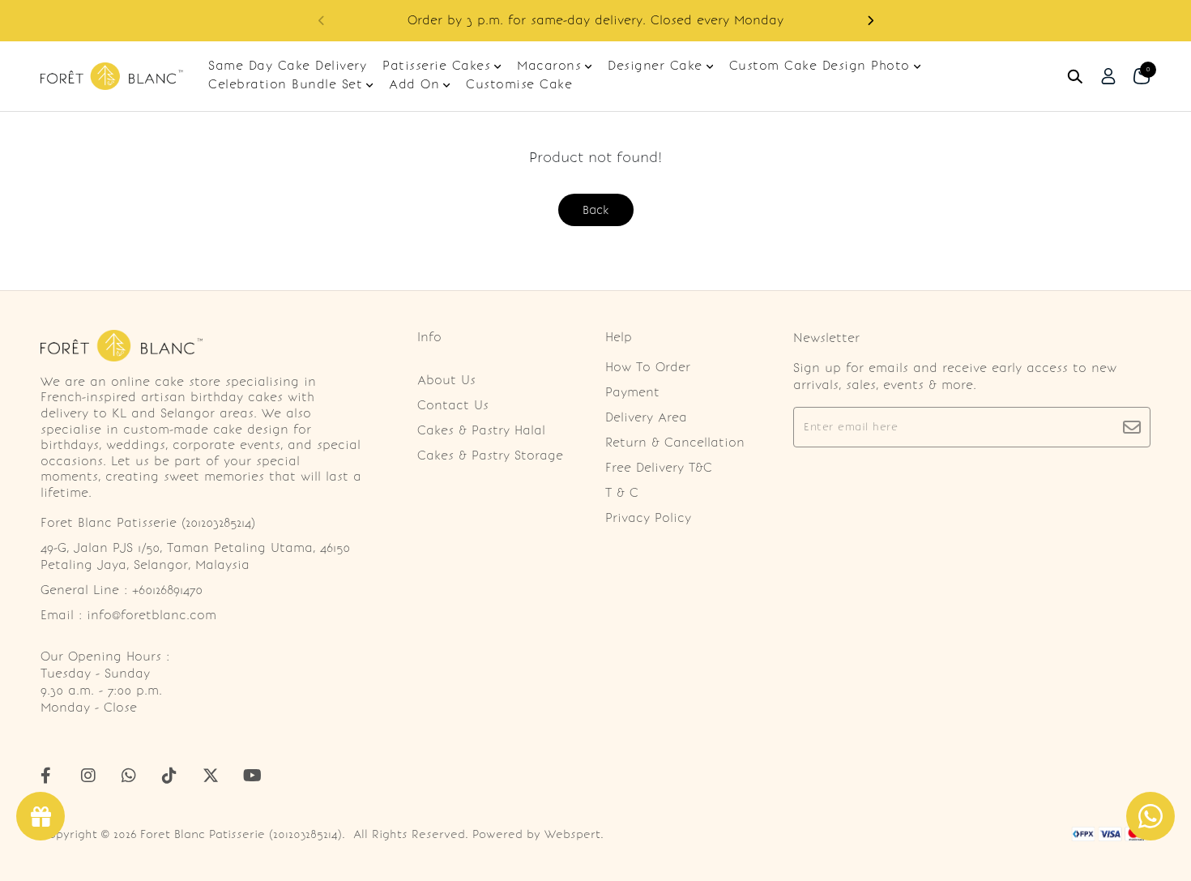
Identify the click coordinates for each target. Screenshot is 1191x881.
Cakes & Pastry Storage (490, 455)
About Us (446, 380)
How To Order (647, 367)
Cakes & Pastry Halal (481, 430)
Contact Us (453, 405)
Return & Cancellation (675, 442)
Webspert (572, 834)
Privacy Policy (648, 518)
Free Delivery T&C (658, 467)
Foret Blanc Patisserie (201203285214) (241, 834)
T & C (621, 492)
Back (596, 210)
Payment (632, 392)
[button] (870, 20)
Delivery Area (646, 417)
